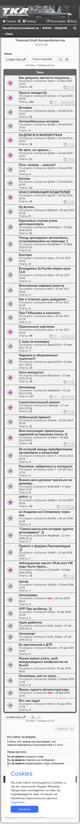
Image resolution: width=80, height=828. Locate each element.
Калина (24, 178)
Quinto (51, 110)
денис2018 (54, 344)
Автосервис (28, 595)
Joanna (52, 420)
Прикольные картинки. (37, 326)
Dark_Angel (54, 625)
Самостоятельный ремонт (39, 402)
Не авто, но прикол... (35, 150)
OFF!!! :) (25, 497)
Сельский (53, 569)
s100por (52, 437)
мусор (23, 581)
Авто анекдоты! (31, 372)
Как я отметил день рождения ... (44, 299)
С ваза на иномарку (34, 341)
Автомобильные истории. (39, 121)
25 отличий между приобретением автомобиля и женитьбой (46, 451)
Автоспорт (27, 633)
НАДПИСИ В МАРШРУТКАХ (40, 135)
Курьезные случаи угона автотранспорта (38, 222)
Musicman (54, 375)
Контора (25, 255)
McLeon (52, 647)
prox (50, 288)
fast (50, 598)
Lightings (53, 405)
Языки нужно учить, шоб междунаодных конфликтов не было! (43, 662)
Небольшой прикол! (35, 417)
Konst (51, 612)
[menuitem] (9, 21)
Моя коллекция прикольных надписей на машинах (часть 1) (43, 432)
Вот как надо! (29, 700)
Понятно (25, 809)
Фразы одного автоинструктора (44, 689)
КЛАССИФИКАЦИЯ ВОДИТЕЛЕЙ (44, 192)
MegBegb (53, 535)
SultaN (51, 500)
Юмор (8, 53)
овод (50, 258)
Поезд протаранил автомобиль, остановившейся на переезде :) (44, 239)
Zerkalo (52, 584)
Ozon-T (52, 455)
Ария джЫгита (30, 622)
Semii (51, 80)
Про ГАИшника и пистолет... (41, 313)
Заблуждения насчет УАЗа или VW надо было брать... (46, 564)
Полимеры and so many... (38, 676)
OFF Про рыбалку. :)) (35, 609)
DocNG (52, 518)
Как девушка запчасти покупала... (45, 77)
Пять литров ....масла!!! (37, 165)
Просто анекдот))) (33, 92)
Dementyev (54, 227)
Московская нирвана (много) (41, 285)
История (25, 107)
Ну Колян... (27, 207)
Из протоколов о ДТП (35, 644)
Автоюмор (27, 387)
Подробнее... (19, 802)
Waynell (52, 210)
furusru (52, 95)
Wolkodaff (53, 486)
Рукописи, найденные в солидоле (45, 466)
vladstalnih (54, 390)
